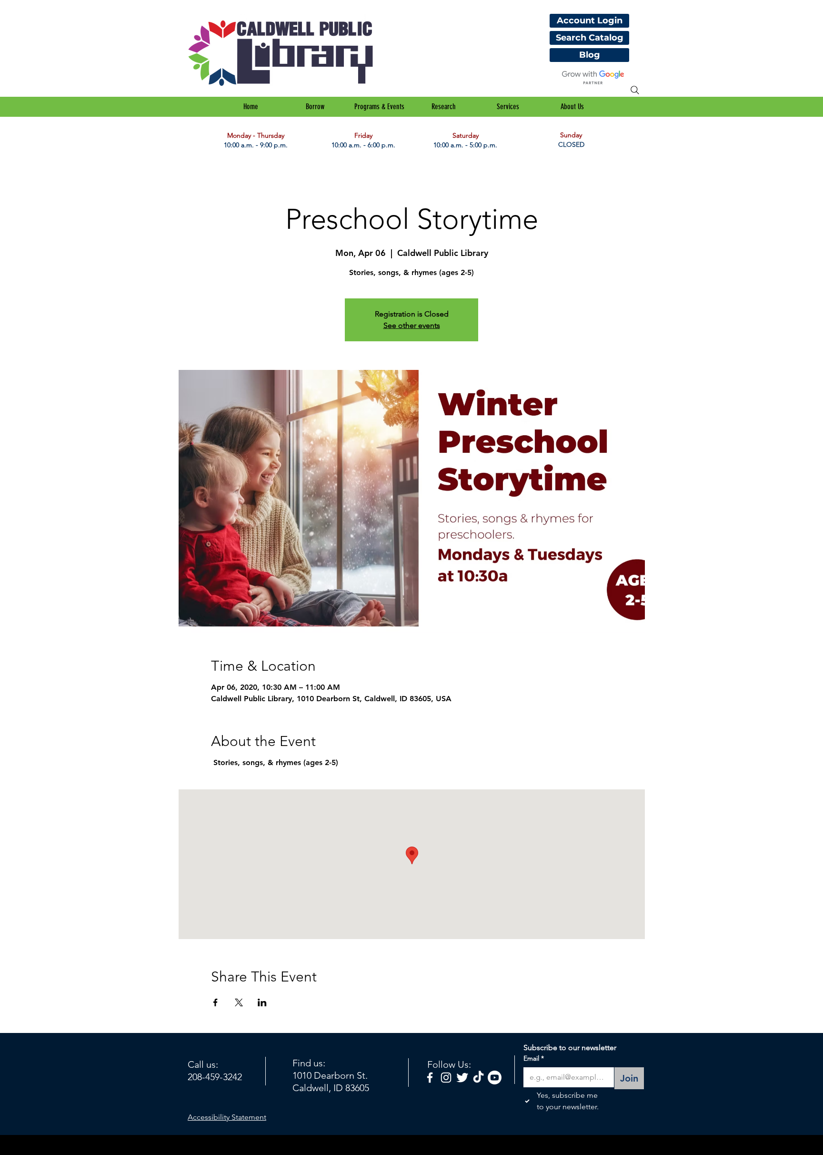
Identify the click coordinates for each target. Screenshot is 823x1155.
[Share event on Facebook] (215, 1002)
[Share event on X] (238, 1002)
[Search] (635, 90)
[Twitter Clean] (462, 1077)
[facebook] (430, 1077)
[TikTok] (478, 1077)
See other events (411, 325)
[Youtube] (495, 1077)
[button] (315, 107)
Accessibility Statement (227, 1117)
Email (533, 1058)
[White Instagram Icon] (446, 1077)
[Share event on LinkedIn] (262, 1002)
